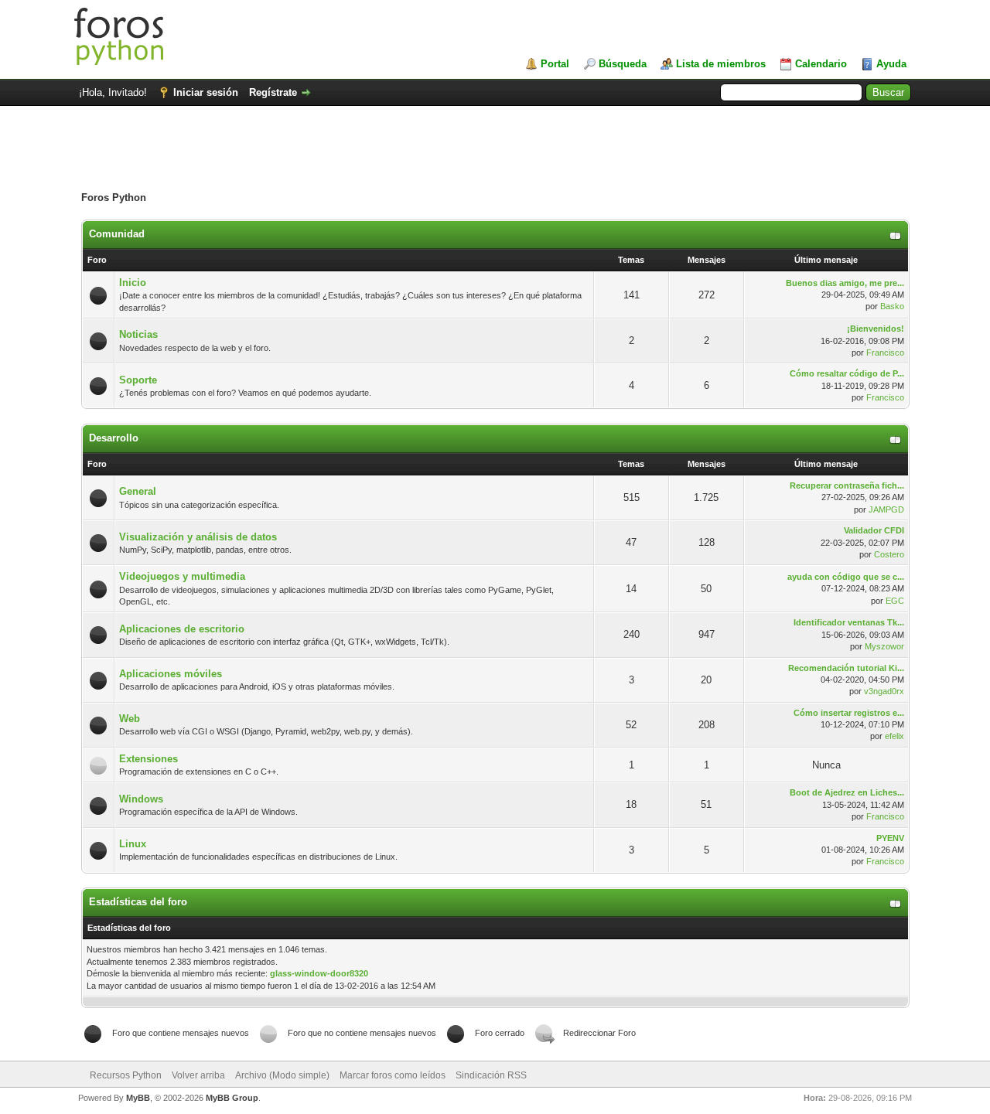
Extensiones (148, 759)
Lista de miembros (721, 64)
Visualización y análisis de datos (198, 537)
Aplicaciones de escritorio (181, 629)
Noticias (138, 334)
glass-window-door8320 (319, 973)
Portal (555, 64)
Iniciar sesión (205, 92)
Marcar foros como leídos (393, 1075)
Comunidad (117, 234)
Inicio (132, 282)
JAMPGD (886, 509)
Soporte (138, 380)
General (137, 491)
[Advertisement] (495, 156)
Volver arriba (198, 1075)
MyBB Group (232, 1097)
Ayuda (891, 64)
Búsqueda (623, 64)
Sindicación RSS (491, 1075)
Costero (889, 554)
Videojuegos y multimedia (182, 576)
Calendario (821, 64)
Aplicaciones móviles (170, 674)
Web (129, 718)
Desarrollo (113, 438)
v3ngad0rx (884, 691)
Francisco (885, 352)
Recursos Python (126, 1075)
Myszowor (884, 646)
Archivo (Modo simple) (282, 1075)
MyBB (138, 1097)
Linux (132, 844)
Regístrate (273, 92)
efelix (894, 736)
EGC (895, 600)
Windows (141, 799)
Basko (892, 306)
